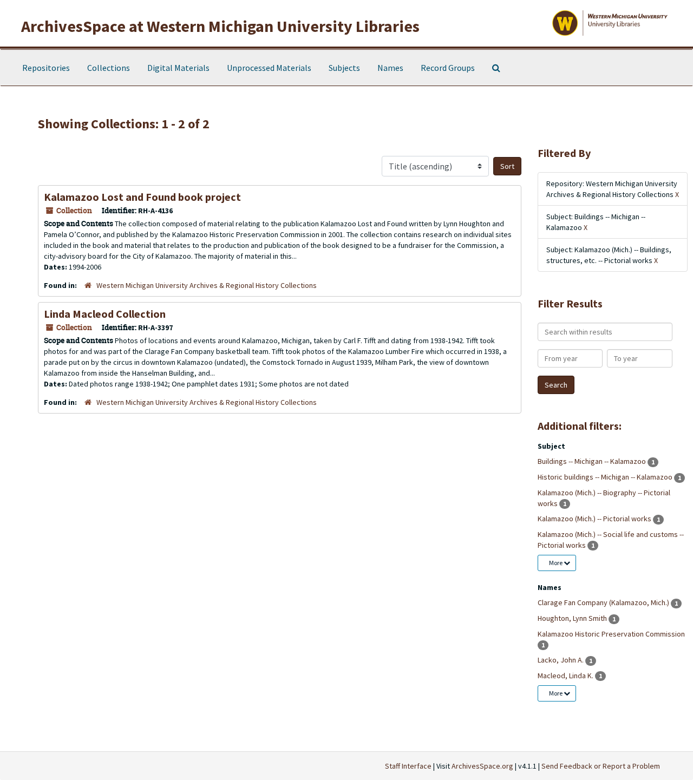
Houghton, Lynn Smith (573, 618)
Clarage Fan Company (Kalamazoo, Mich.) (604, 602)
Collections (108, 67)
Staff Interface (408, 766)
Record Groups (448, 67)
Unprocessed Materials (269, 67)
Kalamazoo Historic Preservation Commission (611, 634)
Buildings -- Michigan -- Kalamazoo (593, 461)
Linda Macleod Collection (105, 313)
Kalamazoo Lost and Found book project (142, 197)
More (556, 563)
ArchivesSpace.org (482, 766)
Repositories (46, 67)
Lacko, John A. (561, 660)
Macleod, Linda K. (566, 675)
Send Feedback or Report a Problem (600, 766)
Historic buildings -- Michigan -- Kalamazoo (606, 477)
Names (390, 67)
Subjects (344, 67)
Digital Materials (178, 67)
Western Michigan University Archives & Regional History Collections (206, 285)
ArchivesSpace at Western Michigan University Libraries (220, 26)
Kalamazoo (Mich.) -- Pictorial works (595, 518)
